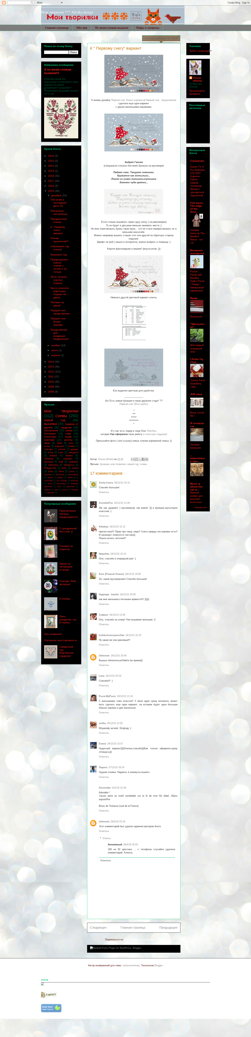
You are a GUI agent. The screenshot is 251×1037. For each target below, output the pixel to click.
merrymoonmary (131, 965)
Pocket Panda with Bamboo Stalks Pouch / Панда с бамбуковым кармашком (197, 281)
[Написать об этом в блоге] (136, 459)
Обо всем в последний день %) (58, 202)
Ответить (104, 492)
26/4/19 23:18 (118, 821)
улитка (61, 449)
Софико (103, 614)
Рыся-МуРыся (107, 696)
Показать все (200, 507)
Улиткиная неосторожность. (61, 640)
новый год (132, 464)
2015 (51, 190)
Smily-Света (106, 482)
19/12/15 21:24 (125, 696)
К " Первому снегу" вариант (58, 230)
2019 (51, 170)
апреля (56, 355)
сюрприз (67, 458)
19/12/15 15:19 (133, 635)
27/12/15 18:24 (116, 767)
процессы (69, 465)
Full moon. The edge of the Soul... (197, 207)
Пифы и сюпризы (147, 27)
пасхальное (51, 430)
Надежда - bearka (109, 594)
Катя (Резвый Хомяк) (111, 574)
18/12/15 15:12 (117, 526)
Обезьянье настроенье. (59, 212)
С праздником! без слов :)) (68, 530)
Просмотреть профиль (197, 92)
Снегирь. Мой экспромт (67, 583)
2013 (51, 366)
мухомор (60, 474)
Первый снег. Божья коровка (127, 100)
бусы (50, 483)
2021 (51, 165)
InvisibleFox (106, 503)
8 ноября (64, 598)
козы (50, 471)
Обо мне (81, 27)
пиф (61, 462)
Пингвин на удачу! (57, 304)
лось (71, 443)
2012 (51, 371)
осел (64, 489)
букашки (104, 464)
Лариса (103, 767)
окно (56, 489)
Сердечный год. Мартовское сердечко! (66, 651)
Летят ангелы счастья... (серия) (59, 279)
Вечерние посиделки (197, 252)
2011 (51, 376)
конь (60, 452)
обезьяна (53, 465)
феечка (50, 492)
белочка (74, 480)
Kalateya (103, 526)
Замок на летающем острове (65, 566)
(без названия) (53, 634)
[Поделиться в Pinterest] (146, 459)
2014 (51, 361)
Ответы (107, 838)
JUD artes (196, 394)
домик (72, 471)
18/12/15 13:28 (122, 503)
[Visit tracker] (42, 984)
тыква (68, 436)
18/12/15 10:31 (122, 482)
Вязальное (196, 316)
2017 (51, 180)
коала (75, 468)
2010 (51, 381)
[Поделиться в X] (139, 459)
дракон (74, 449)
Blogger (158, 965)
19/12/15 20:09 (118, 655)
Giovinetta (104, 787)
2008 (51, 391)
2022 (51, 160)
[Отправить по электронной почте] (133, 459)
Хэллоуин (50, 433)
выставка (61, 483)
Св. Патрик (62, 480)
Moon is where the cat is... (196, 486)
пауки (50, 477)
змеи (59, 443)
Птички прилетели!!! (59, 240)
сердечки (66, 427)
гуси (59, 486)
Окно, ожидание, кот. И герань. (68, 619)
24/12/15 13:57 (115, 743)
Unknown (104, 655)
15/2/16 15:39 (119, 787)
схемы (143, 464)
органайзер (73, 474)
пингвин (74, 489)
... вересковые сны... (197, 458)
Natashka (104, 553)
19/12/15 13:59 (117, 614)
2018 (51, 175)
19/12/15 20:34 (113, 675)
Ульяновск (50, 436)
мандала (73, 452)
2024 (51, 155)
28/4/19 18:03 (130, 844)
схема (68, 430)
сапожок (48, 458)
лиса (61, 471)
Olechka (151, 430)
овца (47, 442)
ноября (56, 345)
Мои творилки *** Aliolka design (67, 12)
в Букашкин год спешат (60, 248)
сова (68, 433)
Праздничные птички (59, 220)
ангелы (68, 439)
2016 (51, 185)
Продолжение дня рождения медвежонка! (60, 334)
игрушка (59, 446)
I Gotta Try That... (196, 360)
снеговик (49, 439)
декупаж (70, 486)
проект (69, 455)
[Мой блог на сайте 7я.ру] (51, 1011)
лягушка (48, 474)
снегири (48, 449)
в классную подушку (154, 434)
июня (54, 350)
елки (50, 452)
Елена (102, 743)
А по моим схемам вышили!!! (57, 71)
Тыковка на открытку (66, 548)
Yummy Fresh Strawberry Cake (197, 383)
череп (70, 477)
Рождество (50, 468)
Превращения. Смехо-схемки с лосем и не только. (59, 265)
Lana (101, 675)
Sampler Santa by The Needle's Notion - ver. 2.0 (197, 236)
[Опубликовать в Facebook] (143, 459)
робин (60, 477)
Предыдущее (168, 927)
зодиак (47, 489)
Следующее (98, 927)
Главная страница (57, 27)
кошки (71, 446)
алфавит (73, 462)
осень (47, 446)
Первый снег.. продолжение (161, 100)
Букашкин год (59, 254)
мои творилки (118, 464)
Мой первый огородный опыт (197, 348)
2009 (51, 386)
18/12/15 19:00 (133, 574)
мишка (53, 455)
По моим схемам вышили (111, 27)
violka (102, 723)
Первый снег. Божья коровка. (58, 321)
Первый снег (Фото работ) (133, 404)
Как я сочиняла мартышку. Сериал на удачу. (60, 292)
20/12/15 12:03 (115, 723)
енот (64, 468)
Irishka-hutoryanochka (111, 635)
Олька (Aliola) (197, 79)
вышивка (50, 424)
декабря (56, 195)
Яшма (194, 298)
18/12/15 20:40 (128, 594)
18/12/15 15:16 (118, 553)
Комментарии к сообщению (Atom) (143, 939)
